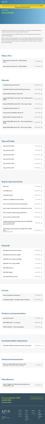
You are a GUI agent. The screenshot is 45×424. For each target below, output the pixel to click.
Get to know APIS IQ (20, 414)
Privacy (39, 412)
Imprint (39, 410)
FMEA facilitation (26, 414)
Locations (33, 412)
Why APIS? (20, 416)
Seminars (26, 412)
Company (33, 410)
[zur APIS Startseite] (4, 2)
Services (26, 410)
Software (20, 410)
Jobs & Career (34, 413)
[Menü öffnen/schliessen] (42, 2)
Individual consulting (26, 417)
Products (20, 412)
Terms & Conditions (40, 414)
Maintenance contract (27, 419)
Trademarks (40, 416)
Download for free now (36, 398)
